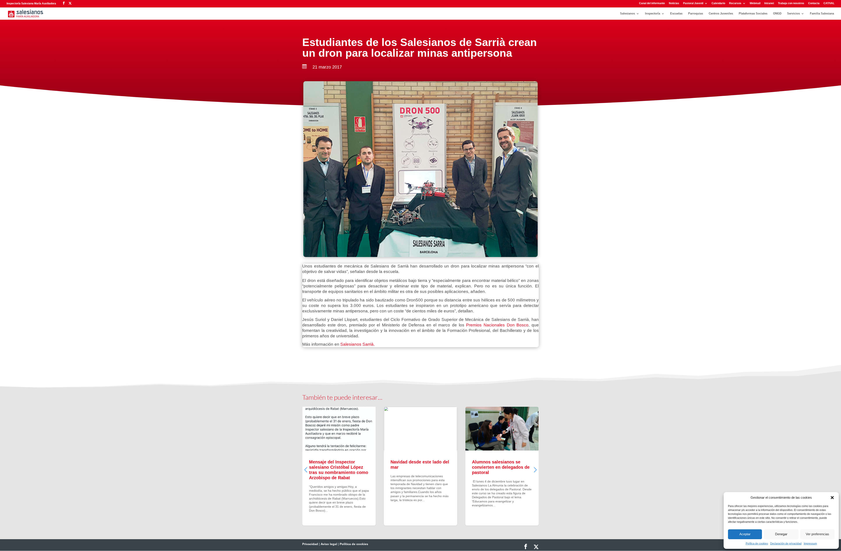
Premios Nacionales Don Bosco (497, 325)
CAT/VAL (828, 3)
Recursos (735, 3)
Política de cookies (757, 543)
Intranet (769, 3)
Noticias (674, 3)
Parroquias (695, 13)
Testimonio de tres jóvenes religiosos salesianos (502, 466)
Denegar (781, 534)
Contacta (814, 3)
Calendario (718, 3)
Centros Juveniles (721, 13)
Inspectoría (652, 13)
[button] (832, 497)
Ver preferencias (817, 534)
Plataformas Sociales (753, 13)
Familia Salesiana (822, 13)
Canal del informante (652, 3)
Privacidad (310, 544)
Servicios (793, 13)
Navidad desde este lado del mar (339, 466)
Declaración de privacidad (786, 543)
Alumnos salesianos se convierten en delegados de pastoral (420, 466)
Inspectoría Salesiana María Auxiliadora (31, 3)
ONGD (777, 13)
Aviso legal (329, 544)
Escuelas (676, 13)
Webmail (755, 3)
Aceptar (745, 534)
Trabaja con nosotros (791, 3)
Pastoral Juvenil (693, 3)
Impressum (810, 543)
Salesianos (627, 13)
